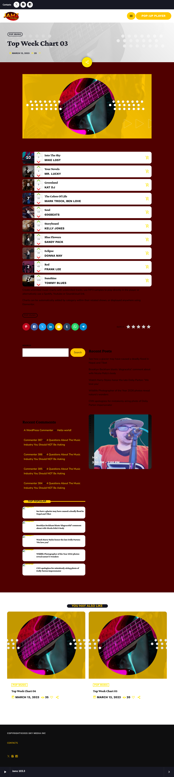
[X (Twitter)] (16, 5)
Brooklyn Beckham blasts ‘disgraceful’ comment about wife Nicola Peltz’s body (58, 526)
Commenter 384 (33, 483)
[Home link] (12, 16)
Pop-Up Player (154, 16)
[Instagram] (23, 5)
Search (26, 345)
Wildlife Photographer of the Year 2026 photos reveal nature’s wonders (57, 555)
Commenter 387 (33, 440)
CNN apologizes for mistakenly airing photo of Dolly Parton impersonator (57, 569)
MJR (95, 457)
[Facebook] (30, 5)
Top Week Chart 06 (23, 691)
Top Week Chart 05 (105, 691)
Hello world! (64, 430)
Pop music (15, 34)
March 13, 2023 (19, 53)
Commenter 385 (33, 469)
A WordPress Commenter (38, 430)
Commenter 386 (33, 454)
